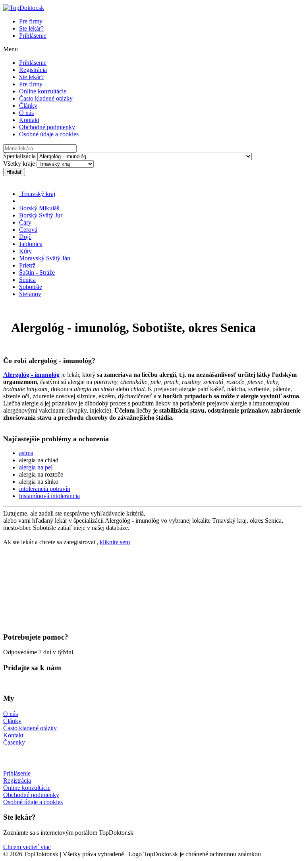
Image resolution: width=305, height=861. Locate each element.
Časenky (14, 742)
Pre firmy (30, 21)
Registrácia (33, 69)
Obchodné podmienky (47, 127)
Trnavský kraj (37, 193)
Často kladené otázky (46, 98)
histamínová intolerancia (49, 496)
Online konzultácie (42, 91)
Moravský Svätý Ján (44, 258)
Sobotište (30, 286)
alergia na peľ (36, 467)
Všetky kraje (19, 163)
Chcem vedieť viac (27, 847)
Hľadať (14, 172)
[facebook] (4, 683)
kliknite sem (115, 542)
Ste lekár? (31, 28)
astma (26, 453)
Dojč (25, 236)
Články (28, 105)
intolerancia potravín (44, 488)
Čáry (25, 222)
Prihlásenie (32, 35)
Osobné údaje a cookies (49, 134)
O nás (26, 112)
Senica (27, 279)
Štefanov (30, 294)
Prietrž (27, 265)
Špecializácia (19, 156)
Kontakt (29, 119)
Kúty (25, 251)
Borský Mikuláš (39, 208)
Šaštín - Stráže (37, 272)
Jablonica (30, 243)
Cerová (28, 229)
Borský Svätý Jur (40, 215)
